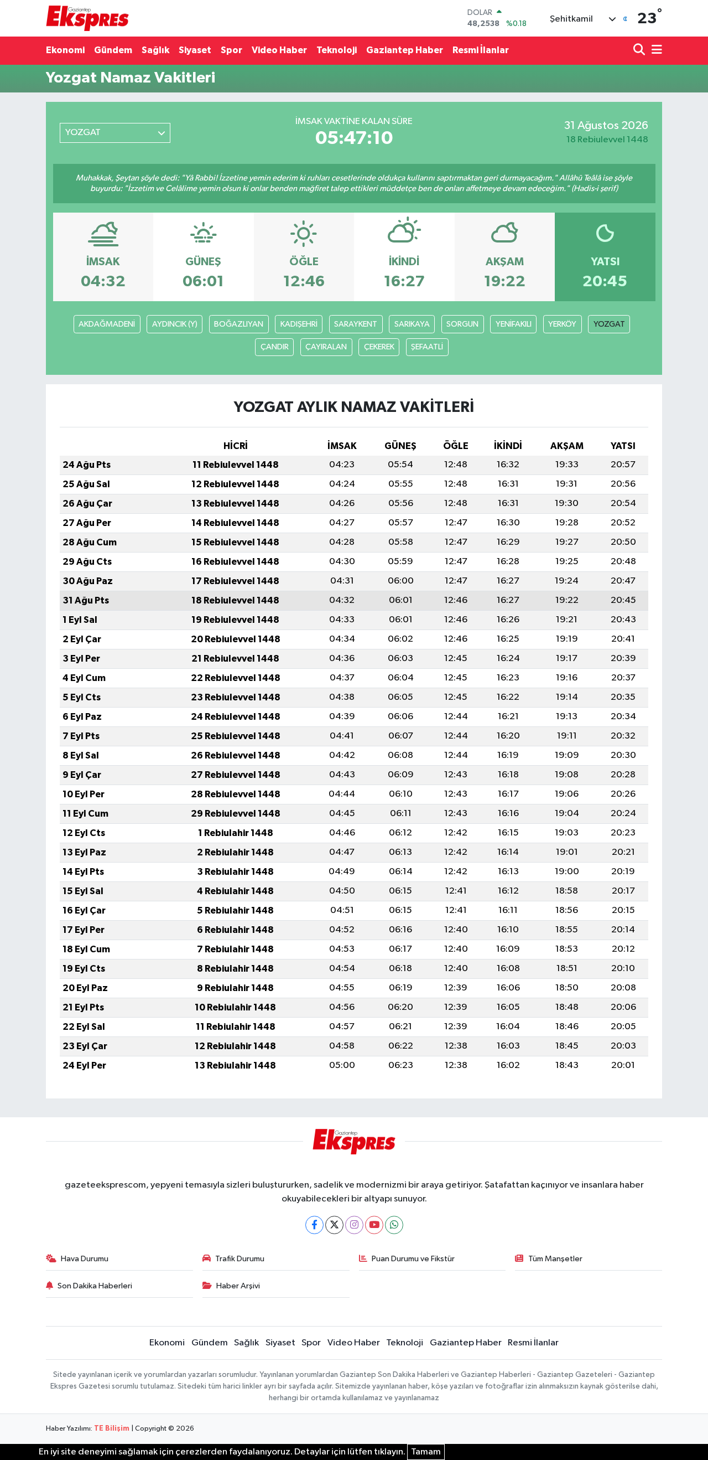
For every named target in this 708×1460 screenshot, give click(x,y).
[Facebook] (314, 1225)
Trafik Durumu (239, 1259)
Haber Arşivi (238, 1286)
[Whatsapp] (394, 1225)
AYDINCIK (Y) (174, 324)
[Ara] (640, 51)
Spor (231, 50)
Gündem (113, 50)
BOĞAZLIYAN (238, 324)
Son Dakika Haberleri (95, 1286)
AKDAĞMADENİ (107, 324)
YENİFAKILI (514, 324)
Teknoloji (336, 50)
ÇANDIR (275, 347)
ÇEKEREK (379, 347)
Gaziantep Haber (404, 50)
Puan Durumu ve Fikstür (413, 1259)
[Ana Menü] (655, 51)
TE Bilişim (111, 1428)
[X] (334, 1225)
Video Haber (279, 50)
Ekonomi (65, 50)
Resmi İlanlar (480, 50)
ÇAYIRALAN (326, 347)
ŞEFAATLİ (427, 347)
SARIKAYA (412, 324)
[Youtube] (374, 1225)
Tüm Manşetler (555, 1259)
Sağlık (155, 50)
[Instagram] (354, 1225)
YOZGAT (609, 324)
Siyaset (195, 50)
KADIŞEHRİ (298, 324)
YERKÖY (562, 324)
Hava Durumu (84, 1259)
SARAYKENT (355, 324)
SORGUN (462, 324)
